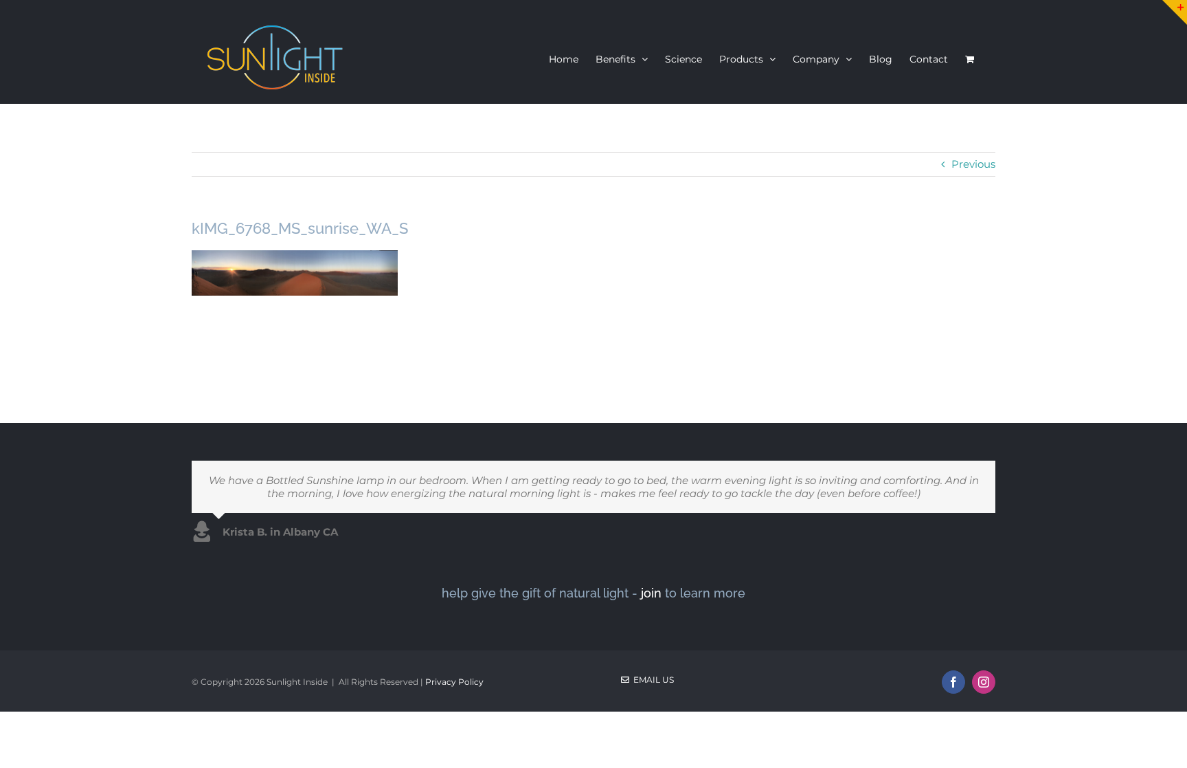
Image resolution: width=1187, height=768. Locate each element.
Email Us (651, 679)
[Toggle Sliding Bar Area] (1174, 12)
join (651, 593)
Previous (973, 164)
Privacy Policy (454, 682)
